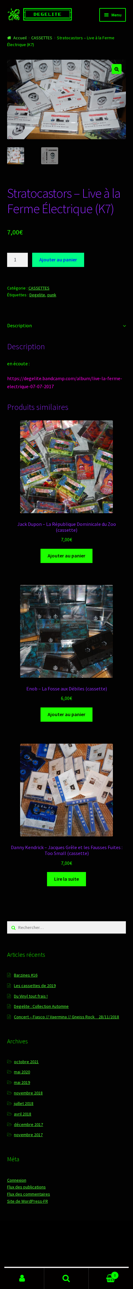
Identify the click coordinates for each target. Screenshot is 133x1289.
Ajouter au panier (58, 259)
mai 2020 (22, 1072)
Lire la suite (66, 879)
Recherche (66, 1278)
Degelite (37, 295)
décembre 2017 (28, 1124)
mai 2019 (22, 1082)
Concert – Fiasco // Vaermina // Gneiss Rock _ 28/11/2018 (66, 1017)
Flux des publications (26, 1187)
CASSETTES (41, 38)
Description (19, 325)
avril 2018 (22, 1114)
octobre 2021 (26, 1061)
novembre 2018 (28, 1093)
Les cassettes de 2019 (35, 985)
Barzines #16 (25, 975)
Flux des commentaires (28, 1194)
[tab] (66, 326)
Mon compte (22, 1278)
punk (51, 295)
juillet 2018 (23, 1103)
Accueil (20, 38)
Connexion (16, 1180)
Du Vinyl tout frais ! (31, 996)
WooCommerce (70, 1253)
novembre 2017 (28, 1134)
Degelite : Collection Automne (41, 1006)
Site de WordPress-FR (27, 1201)
